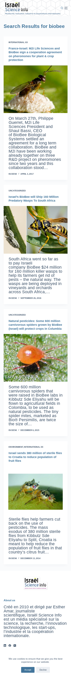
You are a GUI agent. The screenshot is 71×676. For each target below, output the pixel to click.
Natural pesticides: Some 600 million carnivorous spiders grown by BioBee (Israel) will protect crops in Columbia (35, 324)
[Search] (62, 8)
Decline (43, 670)
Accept (27, 670)
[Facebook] (10, 645)
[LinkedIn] (5, 645)
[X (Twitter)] (15, 645)
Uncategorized (17, 191)
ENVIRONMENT (16, 447)
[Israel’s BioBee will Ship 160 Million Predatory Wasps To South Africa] (36, 230)
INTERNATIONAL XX (18, 42)
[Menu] (66, 8)
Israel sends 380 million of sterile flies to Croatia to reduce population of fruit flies (35, 456)
